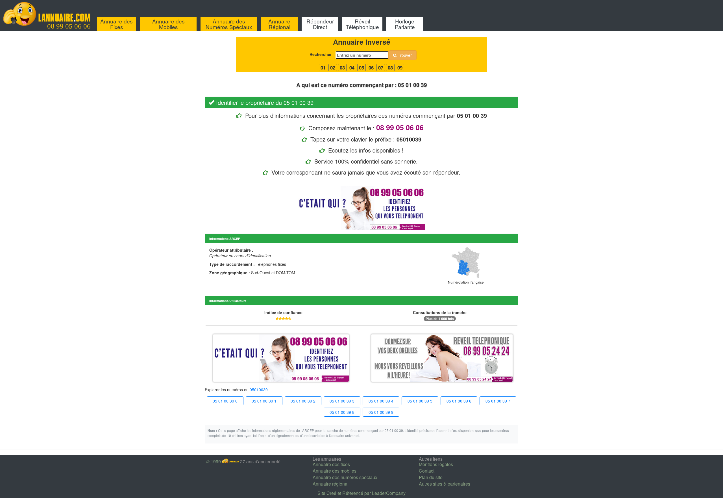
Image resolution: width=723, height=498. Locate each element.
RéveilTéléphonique (362, 24)
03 (342, 67)
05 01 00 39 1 (264, 401)
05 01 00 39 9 (381, 412)
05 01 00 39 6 (459, 401)
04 (351, 67)
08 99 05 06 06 (69, 26)
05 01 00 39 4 (381, 401)
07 (380, 67)
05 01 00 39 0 (225, 401)
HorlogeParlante (405, 24)
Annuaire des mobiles (334, 470)
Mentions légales (436, 464)
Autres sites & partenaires (444, 483)
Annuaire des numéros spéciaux (345, 477)
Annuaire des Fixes (116, 24)
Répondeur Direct (320, 24)
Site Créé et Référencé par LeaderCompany (361, 493)
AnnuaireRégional (279, 24)
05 (361, 67)
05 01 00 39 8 (342, 412)
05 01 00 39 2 (303, 401)
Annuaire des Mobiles (168, 24)
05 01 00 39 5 (420, 401)
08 (390, 67)
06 (371, 67)
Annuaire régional (331, 483)
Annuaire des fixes (331, 464)
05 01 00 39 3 (342, 401)
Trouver (404, 55)
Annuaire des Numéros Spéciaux (229, 24)
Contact (426, 470)
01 (323, 67)
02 (332, 67)
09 (399, 67)
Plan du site (431, 477)
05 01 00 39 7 (497, 401)
